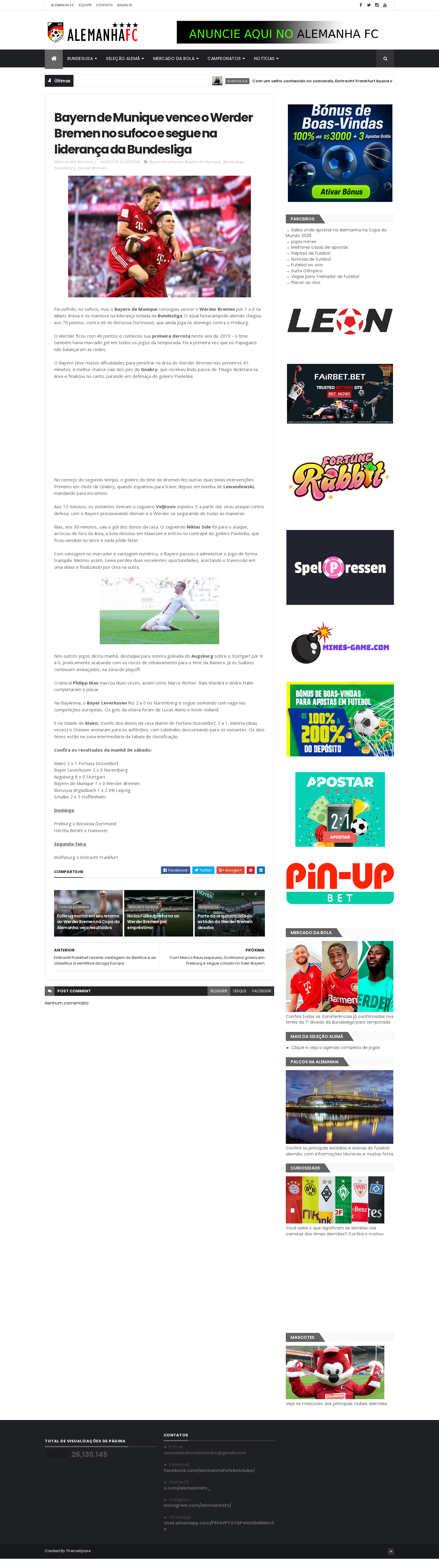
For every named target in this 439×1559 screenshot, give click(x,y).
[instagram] (377, 5)
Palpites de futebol (310, 253)
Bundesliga (80, 58)
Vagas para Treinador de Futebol (325, 276)
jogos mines (303, 242)
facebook (261, 991)
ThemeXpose (78, 1550)
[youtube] (385, 5)
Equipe (85, 5)
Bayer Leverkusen (166, 161)
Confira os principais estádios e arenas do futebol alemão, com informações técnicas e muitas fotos (339, 1151)
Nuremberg (65, 168)
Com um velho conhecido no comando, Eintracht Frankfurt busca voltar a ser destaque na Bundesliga (325, 81)
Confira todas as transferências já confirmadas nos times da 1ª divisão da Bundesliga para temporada (340, 1019)
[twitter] (369, 5)
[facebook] (360, 5)
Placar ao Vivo (305, 282)
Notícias (264, 58)
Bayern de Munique (203, 161)
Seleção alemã (123, 58)
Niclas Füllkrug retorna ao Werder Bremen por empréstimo (153, 922)
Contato (104, 5)
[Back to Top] (391, 1551)
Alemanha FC (62, 5)
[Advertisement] (159, 428)
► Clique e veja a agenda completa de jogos (333, 1047)
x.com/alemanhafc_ (187, 1488)
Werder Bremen (92, 168)
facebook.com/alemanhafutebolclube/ (209, 1470)
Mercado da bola (174, 58)
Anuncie (124, 5)
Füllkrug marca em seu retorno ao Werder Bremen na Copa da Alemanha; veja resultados (88, 922)
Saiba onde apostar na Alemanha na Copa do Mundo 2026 (336, 233)
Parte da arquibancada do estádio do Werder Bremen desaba (225, 922)
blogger (219, 991)
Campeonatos (224, 58)
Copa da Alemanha (74, 907)
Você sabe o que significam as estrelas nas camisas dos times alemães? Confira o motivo (335, 1231)
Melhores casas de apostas (319, 247)
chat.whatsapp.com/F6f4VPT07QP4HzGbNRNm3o (219, 1526)
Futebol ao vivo (307, 265)
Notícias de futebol (311, 259)
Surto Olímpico (307, 271)
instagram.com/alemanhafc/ (197, 1505)
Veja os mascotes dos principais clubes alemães (336, 1404)
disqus (239, 991)
